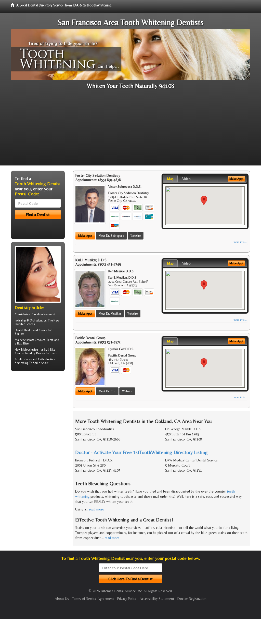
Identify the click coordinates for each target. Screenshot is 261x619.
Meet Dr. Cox (107, 391)
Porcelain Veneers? (43, 314)
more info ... (240, 242)
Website (135, 235)
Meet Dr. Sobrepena (111, 235)
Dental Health (23, 330)
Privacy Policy (126, 599)
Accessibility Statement (157, 599)
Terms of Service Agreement (93, 599)
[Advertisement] (130, 129)
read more (96, 509)
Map (170, 179)
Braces (27, 359)
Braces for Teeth (46, 353)
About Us (62, 599)
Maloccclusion (24, 340)
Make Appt (85, 235)
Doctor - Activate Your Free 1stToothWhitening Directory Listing (141, 452)
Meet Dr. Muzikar (110, 313)
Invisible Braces (25, 324)
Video (186, 179)
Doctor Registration (191, 599)
